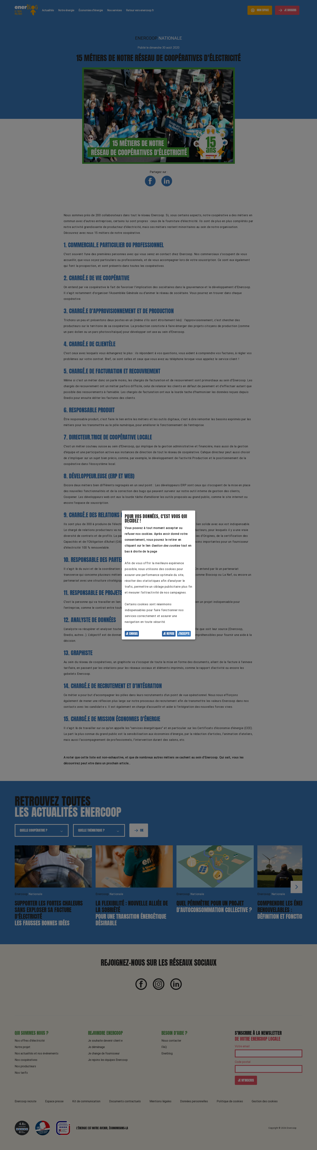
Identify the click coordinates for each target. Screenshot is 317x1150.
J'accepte (184, 633)
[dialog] (158, 574)
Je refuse (168, 633)
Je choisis (132, 633)
